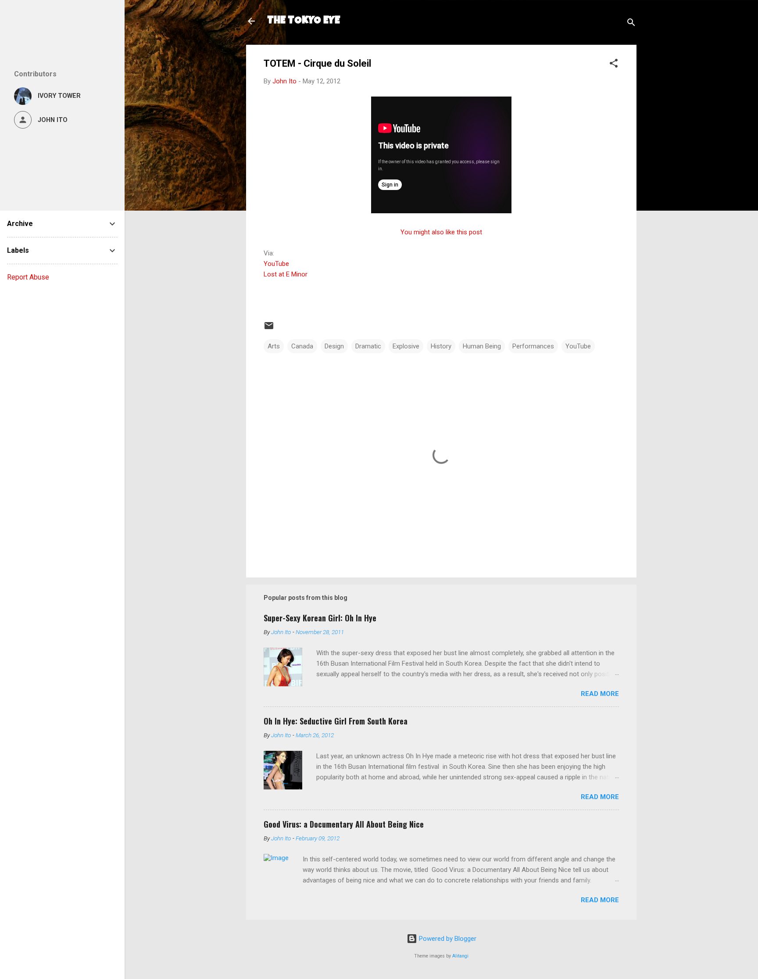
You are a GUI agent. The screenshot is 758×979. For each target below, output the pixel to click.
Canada (302, 346)
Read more (600, 694)
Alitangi (460, 956)
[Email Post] (269, 329)
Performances (533, 346)
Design (334, 346)
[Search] (631, 24)
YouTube (276, 264)
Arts (274, 346)
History (441, 346)
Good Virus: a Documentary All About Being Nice (344, 824)
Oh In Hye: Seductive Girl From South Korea (336, 721)
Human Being (482, 346)
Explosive (406, 346)
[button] (613, 65)
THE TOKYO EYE (303, 21)
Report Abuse (28, 277)
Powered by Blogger (446, 939)
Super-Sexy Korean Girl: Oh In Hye (320, 618)
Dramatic (368, 346)
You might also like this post (441, 232)
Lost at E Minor (285, 274)
